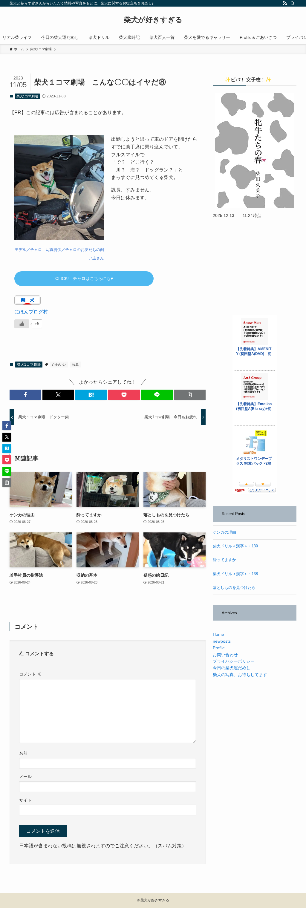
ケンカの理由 (224, 532)
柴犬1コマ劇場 (27, 96)
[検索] (292, 3)
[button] (25, 395)
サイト (25, 800)
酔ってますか (224, 560)
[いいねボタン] (21, 323)
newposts (222, 641)
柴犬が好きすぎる (153, 19)
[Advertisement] (254, 266)
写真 (75, 364)
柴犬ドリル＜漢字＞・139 (235, 546)
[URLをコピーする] (190, 395)
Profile (219, 647)
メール (25, 776)
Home (218, 634)
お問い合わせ (225, 654)
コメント (30, 674)
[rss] (285, 3)
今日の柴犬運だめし (231, 667)
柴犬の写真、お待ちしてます (240, 674)
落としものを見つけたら (234, 588)
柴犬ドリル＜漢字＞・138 (235, 574)
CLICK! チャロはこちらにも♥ (84, 278)
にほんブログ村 (31, 311)
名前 (23, 753)
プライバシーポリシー (234, 661)
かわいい (59, 364)
